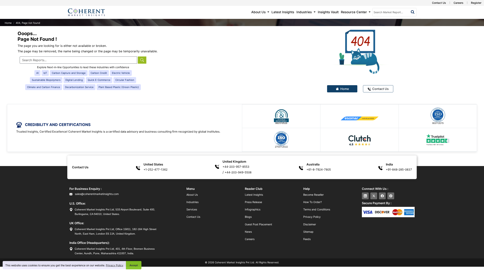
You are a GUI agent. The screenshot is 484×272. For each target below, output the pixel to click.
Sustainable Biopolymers (46, 79)
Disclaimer (309, 224)
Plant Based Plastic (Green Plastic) (119, 87)
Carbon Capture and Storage (69, 72)
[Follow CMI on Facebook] (382, 195)
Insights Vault (328, 12)
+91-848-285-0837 (399, 169)
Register (476, 2)
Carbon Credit (99, 72)
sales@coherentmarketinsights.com (96, 194)
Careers (458, 2)
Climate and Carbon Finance (43, 87)
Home (8, 22)
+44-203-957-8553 (236, 166)
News (248, 231)
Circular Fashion (124, 79)
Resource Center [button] (354, 12)
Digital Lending (74, 79)
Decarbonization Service (79, 87)
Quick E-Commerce (99, 79)
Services (191, 209)
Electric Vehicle (121, 72)
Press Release (253, 202)
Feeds (307, 239)
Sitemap (308, 231)
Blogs (248, 216)
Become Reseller (313, 194)
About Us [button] (259, 12)
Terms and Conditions (316, 209)
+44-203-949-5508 (238, 172)
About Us (192, 194)
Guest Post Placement (258, 224)
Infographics (252, 209)
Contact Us (439, 2)
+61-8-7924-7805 (318, 169)
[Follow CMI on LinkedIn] (365, 195)
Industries (192, 202)
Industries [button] (304, 12)
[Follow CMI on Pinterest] (390, 195)
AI (37, 72)
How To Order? (312, 202)
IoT (45, 72)
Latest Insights (282, 12)
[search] (412, 12)
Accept (134, 265)
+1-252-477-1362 (155, 169)
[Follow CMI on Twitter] (373, 195)
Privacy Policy (114, 265)
